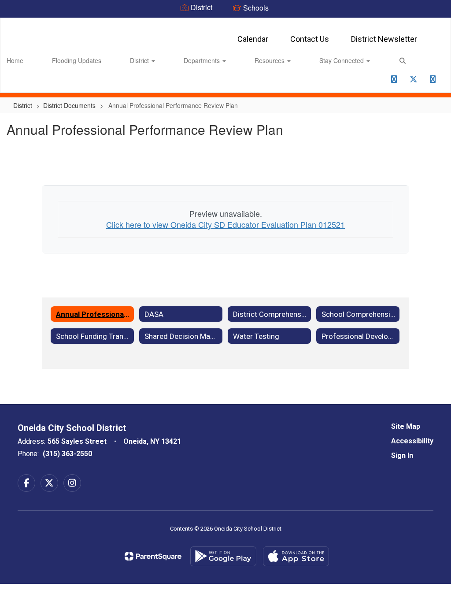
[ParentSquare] (153, 556)
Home (15, 60)
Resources (270, 60)
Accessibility (412, 441)
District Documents (69, 105)
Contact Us (309, 39)
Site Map (405, 426)
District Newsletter (384, 39)
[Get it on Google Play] (223, 556)
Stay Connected (342, 60)
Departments (203, 60)
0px (374, 82)
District (140, 60)
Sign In (402, 455)
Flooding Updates (76, 60)
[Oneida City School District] (226, 23)
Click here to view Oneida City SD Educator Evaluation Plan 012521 (225, 224)
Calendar (252, 39)
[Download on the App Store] (296, 556)
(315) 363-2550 (67, 454)
